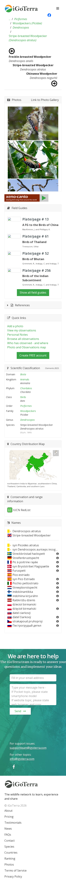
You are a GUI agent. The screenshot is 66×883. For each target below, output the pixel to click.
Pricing (9, 817)
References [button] (22, 305)
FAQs (7, 835)
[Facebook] (14, 767)
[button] (9, 19)
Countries (10, 852)
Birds (23, 397)
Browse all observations (23, 339)
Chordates (26, 388)
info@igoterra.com (22, 759)
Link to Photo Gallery (45, 100)
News (8, 829)
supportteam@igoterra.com (28, 748)
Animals (24, 379)
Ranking (9, 858)
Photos (9, 864)
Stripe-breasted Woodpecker (28, 38)
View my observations (21, 330)
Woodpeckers (27, 23)
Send (18, 711)
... (9, 19)
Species (9, 846)
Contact (9, 840)
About (8, 811)
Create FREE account (33, 355)
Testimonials (12, 823)
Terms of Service (15, 870)
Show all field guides (33, 292)
